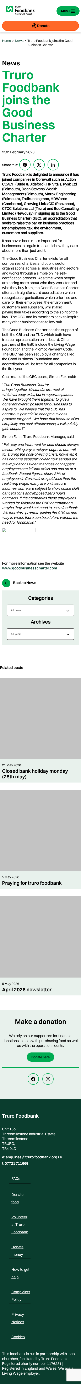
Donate (43, 25)
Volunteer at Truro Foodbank (19, 1218)
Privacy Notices (17, 1315)
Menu (65, 11)
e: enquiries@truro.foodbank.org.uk (32, 1157)
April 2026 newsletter (27, 989)
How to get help (20, 1270)
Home (6, 41)
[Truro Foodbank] (20, 17)
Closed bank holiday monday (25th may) (35, 774)
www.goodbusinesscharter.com (29, 568)
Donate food (17, 1195)
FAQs (15, 1178)
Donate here (40, 1057)
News (19, 41)
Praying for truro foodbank (32, 883)
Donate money (17, 1248)
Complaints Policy (20, 1293)
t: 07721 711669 (15, 1163)
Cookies (18, 1336)
